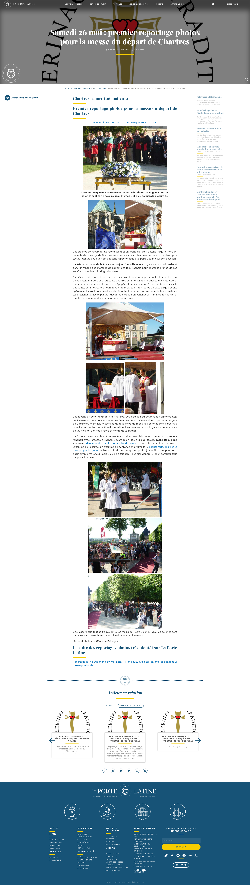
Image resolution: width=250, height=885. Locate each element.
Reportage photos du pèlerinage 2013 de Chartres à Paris (72, 738)
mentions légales (140, 871)
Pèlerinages (100, 88)
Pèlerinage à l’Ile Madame (209, 96)
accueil (68, 88)
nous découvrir (145, 828)
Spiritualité (85, 851)
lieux (53, 834)
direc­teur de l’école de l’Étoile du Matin (111, 443)
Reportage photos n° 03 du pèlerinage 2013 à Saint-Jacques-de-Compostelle (125, 738)
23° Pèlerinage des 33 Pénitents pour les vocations (210, 111)
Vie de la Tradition (139, 4)
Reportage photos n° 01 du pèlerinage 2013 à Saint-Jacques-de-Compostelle (178, 738)
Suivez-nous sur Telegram (25, 97)
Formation (84, 828)
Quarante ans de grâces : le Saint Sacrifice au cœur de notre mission (210, 169)
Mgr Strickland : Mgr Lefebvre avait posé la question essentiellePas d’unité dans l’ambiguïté (208, 195)
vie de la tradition (112, 829)
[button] (213, 4)
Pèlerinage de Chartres (130, 706)
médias (110, 848)
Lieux (80, 4)
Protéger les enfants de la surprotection (209, 129)
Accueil (69, 4)
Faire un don (178, 4)
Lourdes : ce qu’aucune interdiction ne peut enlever (210, 147)
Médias (159, 4)
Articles (117, 4)
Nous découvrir (98, 4)
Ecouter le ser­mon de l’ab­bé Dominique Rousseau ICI (125, 122)
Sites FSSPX (232, 4)
